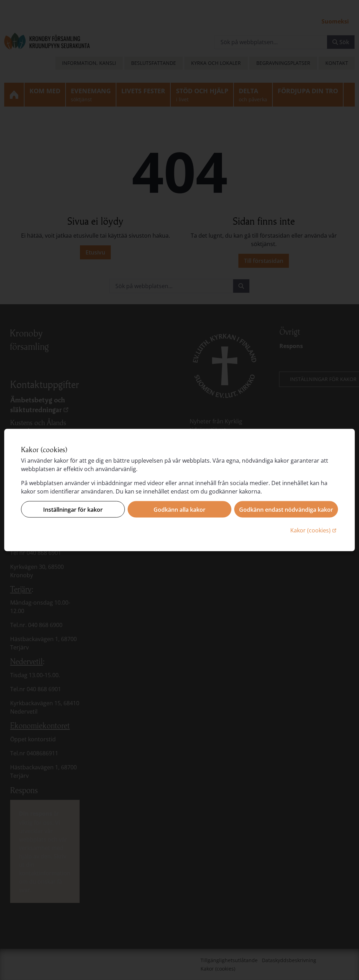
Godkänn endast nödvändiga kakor (286, 509)
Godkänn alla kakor (179, 509)
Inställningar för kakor (73, 509)
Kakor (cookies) (314, 530)
